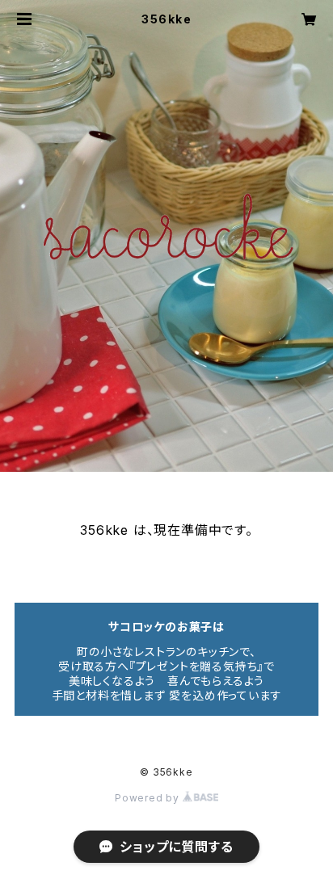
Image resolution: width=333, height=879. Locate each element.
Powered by (149, 798)
